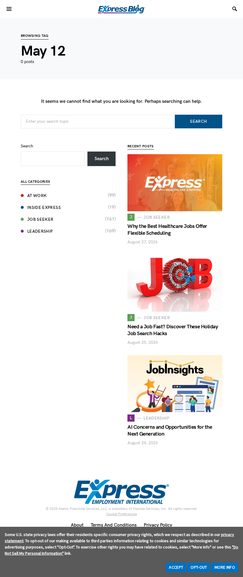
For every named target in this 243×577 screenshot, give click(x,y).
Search (198, 121)
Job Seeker (40, 219)
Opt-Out (199, 567)
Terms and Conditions (114, 525)
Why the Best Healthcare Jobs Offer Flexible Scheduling (167, 229)
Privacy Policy (158, 525)
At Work (37, 195)
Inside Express (44, 207)
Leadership (40, 231)
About (77, 525)
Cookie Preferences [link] (121, 514)
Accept (176, 567)
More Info (225, 567)
